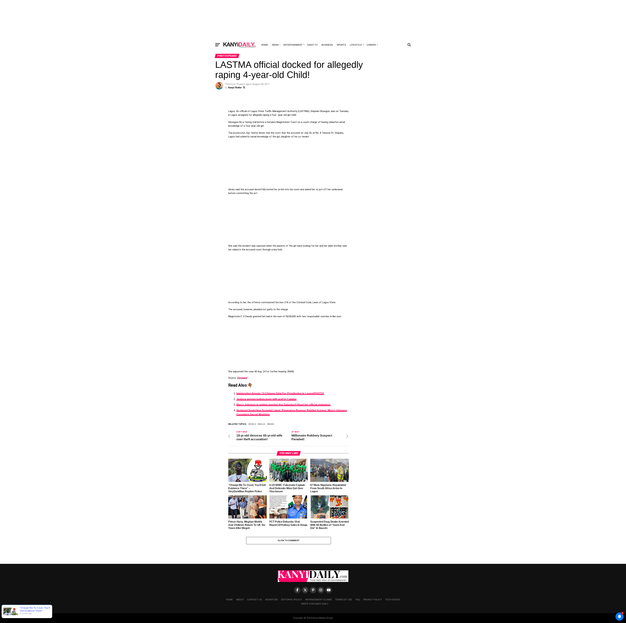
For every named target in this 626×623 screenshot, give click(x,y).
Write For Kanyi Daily (314, 603)
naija (262, 424)
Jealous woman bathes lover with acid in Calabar (266, 399)
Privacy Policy (372, 599)
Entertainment (293, 45)
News (275, 45)
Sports (341, 45)
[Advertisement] (313, 20)
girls (253, 424)
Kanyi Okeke (234, 87)
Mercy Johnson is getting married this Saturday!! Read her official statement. (283, 404)
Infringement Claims (318, 599)
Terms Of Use (343, 599)
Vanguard (242, 377)
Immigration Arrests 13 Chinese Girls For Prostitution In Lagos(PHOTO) (280, 393)
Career (371, 45)
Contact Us (254, 599)
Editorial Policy (291, 599)
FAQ (357, 599)
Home (264, 45)
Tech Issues (392, 599)
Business (327, 45)
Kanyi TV (312, 45)
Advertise (271, 599)
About (240, 599)
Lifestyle (356, 45)
